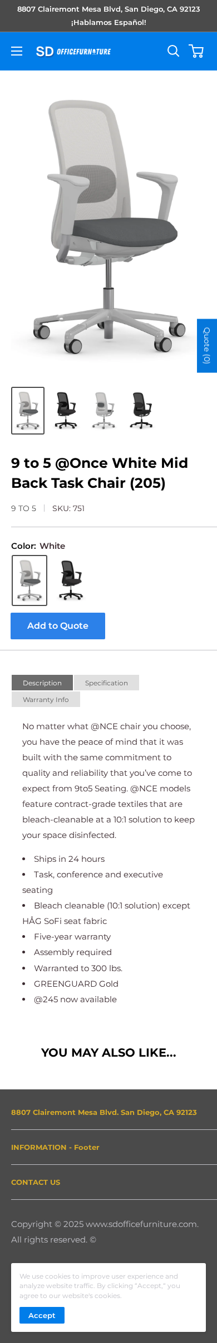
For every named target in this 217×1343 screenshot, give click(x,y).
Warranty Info (46, 699)
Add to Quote (57, 625)
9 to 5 (23, 508)
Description (42, 683)
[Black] (70, 580)
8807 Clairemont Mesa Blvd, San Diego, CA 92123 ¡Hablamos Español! (108, 15)
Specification (106, 683)
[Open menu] (16, 51)
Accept (42, 1315)
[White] (29, 580)
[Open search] (173, 51)
